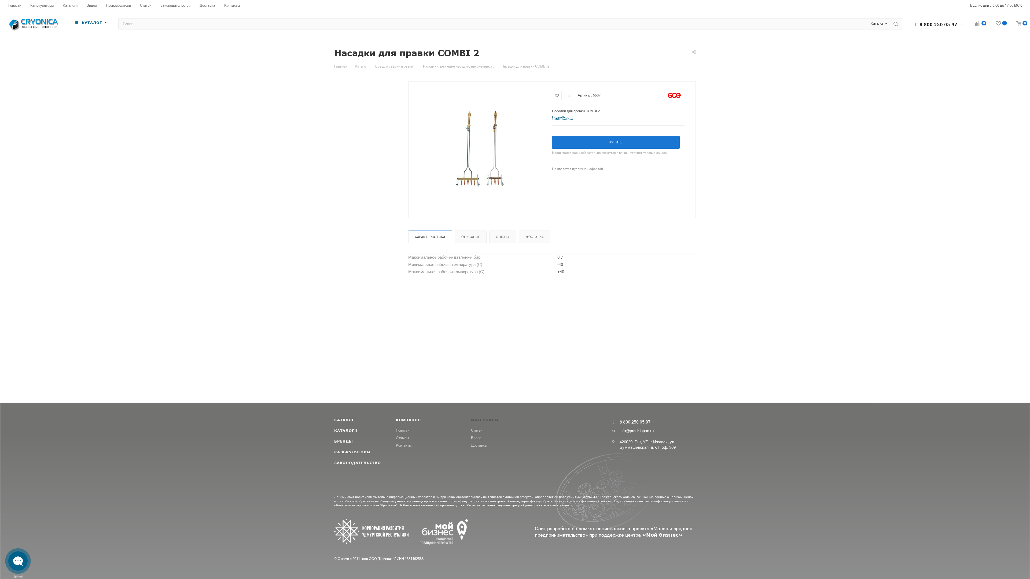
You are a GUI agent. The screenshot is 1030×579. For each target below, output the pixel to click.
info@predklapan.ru (637, 430)
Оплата (503, 237)
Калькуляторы (352, 452)
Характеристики (430, 237)
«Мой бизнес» (662, 535)
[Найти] (895, 23)
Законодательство (357, 463)
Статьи (476, 430)
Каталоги (345, 430)
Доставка (535, 237)
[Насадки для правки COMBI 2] (480, 149)
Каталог (344, 420)
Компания (408, 420)
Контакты (403, 445)
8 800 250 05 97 (938, 24)
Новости (402, 430)
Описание (470, 237)
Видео (476, 438)
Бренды (343, 441)
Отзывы (402, 438)
